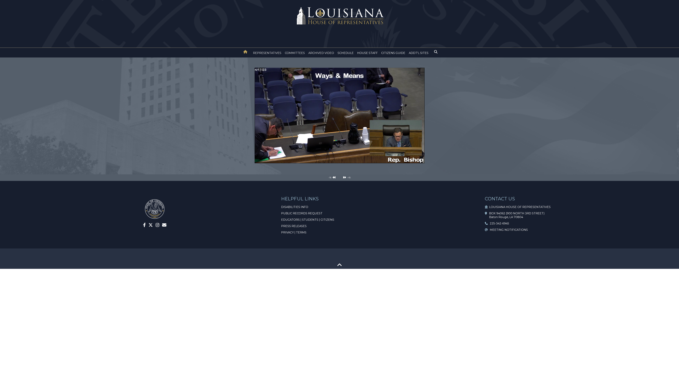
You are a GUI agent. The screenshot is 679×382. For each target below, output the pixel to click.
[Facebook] (144, 225)
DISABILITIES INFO (294, 207)
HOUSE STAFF (367, 53)
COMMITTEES (295, 53)
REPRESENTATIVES (267, 53)
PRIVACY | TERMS (293, 232)
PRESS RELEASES (294, 226)
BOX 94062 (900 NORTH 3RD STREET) (516, 213)
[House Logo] (339, 16)
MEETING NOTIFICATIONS (508, 229)
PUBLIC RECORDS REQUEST (302, 213)
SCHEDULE (346, 53)
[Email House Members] (164, 225)
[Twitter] (151, 225)
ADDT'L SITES (418, 53)
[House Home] (245, 52)
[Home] (245, 52)
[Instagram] (157, 225)
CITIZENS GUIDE (393, 53)
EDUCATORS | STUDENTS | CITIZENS (307, 219)
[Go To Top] (339, 266)
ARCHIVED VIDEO (321, 53)
